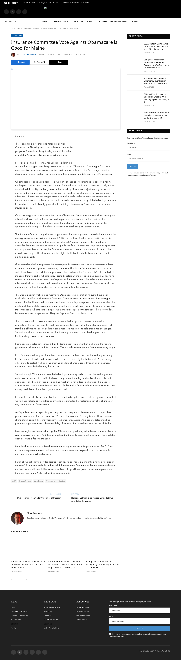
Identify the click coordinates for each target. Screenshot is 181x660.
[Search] (176, 21)
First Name (131, 143)
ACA (14, 481)
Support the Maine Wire (113, 21)
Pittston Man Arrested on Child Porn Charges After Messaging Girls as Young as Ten (157, 98)
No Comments (65, 55)
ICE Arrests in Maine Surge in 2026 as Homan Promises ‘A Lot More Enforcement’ (56, 2)
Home (13, 28)
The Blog (77, 21)
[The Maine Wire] (90, 11)
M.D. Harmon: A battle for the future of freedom (39, 497)
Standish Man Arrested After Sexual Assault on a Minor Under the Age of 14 (156, 115)
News (45, 21)
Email (129, 154)
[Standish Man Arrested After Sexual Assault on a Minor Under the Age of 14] (134, 116)
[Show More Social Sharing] (71, 62)
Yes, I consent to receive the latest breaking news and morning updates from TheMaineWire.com (147, 174)
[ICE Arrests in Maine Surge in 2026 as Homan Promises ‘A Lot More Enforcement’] (28, 548)
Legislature (38, 481)
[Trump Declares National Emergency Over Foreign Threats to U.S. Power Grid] (103, 548)
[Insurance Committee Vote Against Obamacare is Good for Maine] (65, 99)
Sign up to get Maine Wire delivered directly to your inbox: (148, 138)
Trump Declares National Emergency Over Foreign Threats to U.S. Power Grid (102, 564)
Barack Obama (25, 481)
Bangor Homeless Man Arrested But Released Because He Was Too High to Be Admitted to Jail (65, 564)
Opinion (62, 481)
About (90, 21)
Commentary (60, 21)
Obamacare (50, 481)
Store (135, 21)
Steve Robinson (28, 55)
